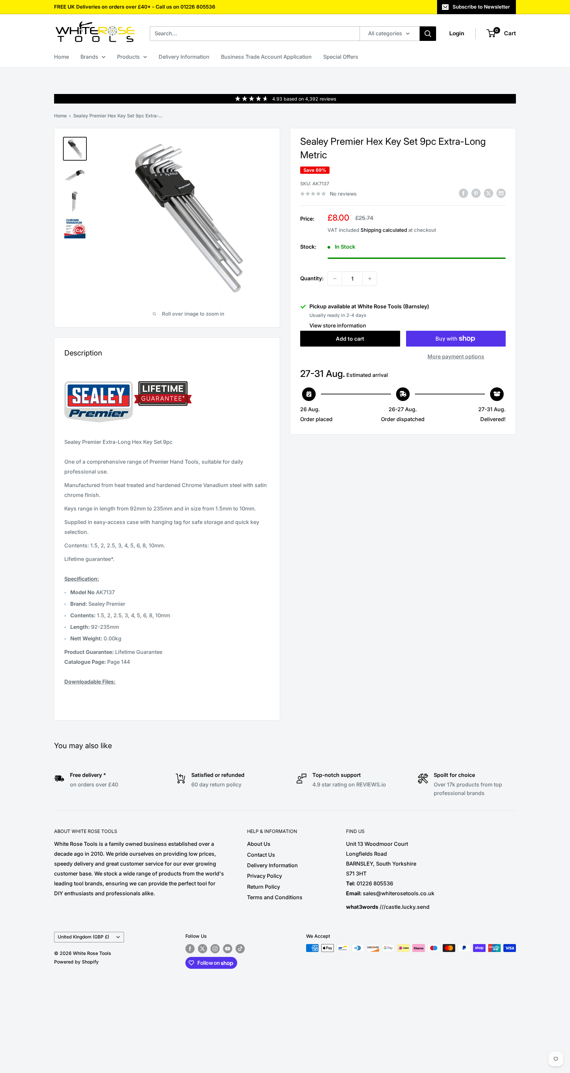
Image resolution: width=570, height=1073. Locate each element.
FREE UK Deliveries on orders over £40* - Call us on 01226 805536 (134, 7)
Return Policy (263, 886)
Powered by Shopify (76, 962)
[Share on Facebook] (463, 193)
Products (128, 56)
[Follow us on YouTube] (227, 948)
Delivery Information (184, 56)
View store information (337, 325)
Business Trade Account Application (266, 56)
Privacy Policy (264, 876)
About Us (258, 844)
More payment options (456, 356)
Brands (89, 56)
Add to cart (350, 338)
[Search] (428, 33)
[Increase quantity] (370, 279)
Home (61, 56)
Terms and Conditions (274, 897)
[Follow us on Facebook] (190, 948)
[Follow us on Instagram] (215, 948)
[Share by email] (501, 193)
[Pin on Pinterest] (476, 193)
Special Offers (340, 56)
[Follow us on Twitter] (202, 948)
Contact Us (261, 854)
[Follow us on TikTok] (240, 948)
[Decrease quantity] (335, 279)
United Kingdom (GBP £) (83, 936)
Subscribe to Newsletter (481, 7)
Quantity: (312, 278)
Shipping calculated (384, 230)
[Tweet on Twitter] (488, 193)
